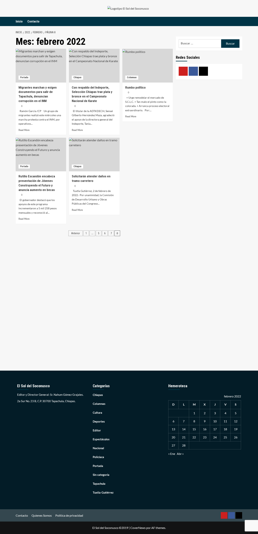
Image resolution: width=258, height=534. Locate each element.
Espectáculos (101, 439)
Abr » (180, 453)
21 (183, 437)
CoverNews (138, 527)
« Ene (171, 453)
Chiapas (77, 77)
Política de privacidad (69, 515)
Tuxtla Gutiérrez (103, 492)
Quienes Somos (42, 515)
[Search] (240, 21)
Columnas (132, 77)
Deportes (99, 421)
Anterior (75, 233)
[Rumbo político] (147, 65)
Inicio (19, 21)
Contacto (33, 21)
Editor (97, 430)
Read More (24, 130)
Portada (24, 77)
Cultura (97, 412)
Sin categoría (101, 475)
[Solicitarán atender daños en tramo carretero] (94, 154)
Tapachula (99, 483)
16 (204, 429)
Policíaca (98, 457)
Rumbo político (135, 87)
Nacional (98, 448)
